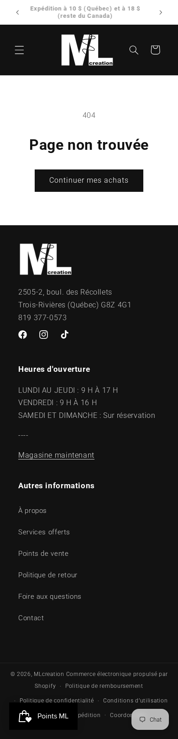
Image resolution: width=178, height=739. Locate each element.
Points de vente (43, 553)
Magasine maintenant (56, 455)
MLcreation (49, 674)
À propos (32, 511)
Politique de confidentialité (57, 700)
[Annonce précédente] (17, 12)
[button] (19, 49)
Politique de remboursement (104, 686)
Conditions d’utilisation (135, 700)
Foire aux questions (50, 596)
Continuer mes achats (89, 180)
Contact (31, 618)
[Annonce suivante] (161, 12)
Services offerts (44, 532)
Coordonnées (128, 715)
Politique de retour (48, 575)
